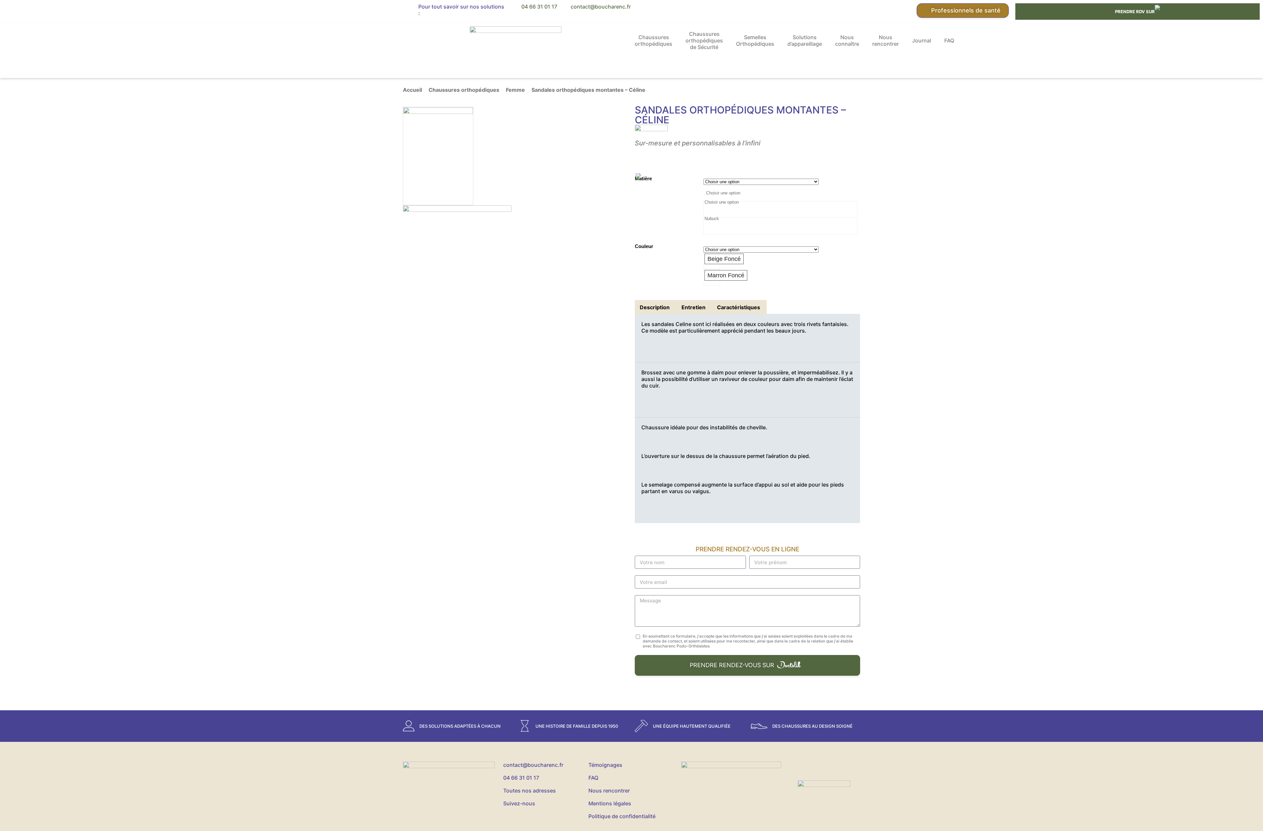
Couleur (644, 246)
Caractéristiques (738, 307)
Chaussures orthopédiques (653, 40)
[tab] (654, 307)
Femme (515, 90)
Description (655, 307)
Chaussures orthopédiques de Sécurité (704, 40)
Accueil (412, 90)
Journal (921, 40)
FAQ (949, 40)
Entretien (693, 307)
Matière (643, 178)
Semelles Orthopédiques (755, 40)
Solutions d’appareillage (804, 40)
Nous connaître (847, 40)
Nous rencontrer (885, 40)
